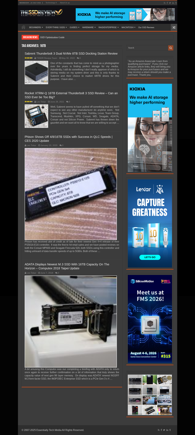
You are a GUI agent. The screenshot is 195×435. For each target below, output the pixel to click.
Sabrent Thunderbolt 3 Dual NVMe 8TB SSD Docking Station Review (71, 53)
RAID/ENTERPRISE (108, 27)
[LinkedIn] (173, 3)
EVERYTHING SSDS (55, 27)
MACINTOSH (127, 27)
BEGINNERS (35, 27)
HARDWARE (88, 27)
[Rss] (164, 3)
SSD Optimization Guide (52, 37)
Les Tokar (41, 102)
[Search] (170, 47)
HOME (23, 27)
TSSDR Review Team (46, 58)
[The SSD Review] (41, 12)
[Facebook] (167, 3)
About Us (63, 3)
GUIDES (73, 27)
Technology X (51, 3)
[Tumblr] (176, 3)
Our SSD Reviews (146, 27)
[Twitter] (170, 3)
